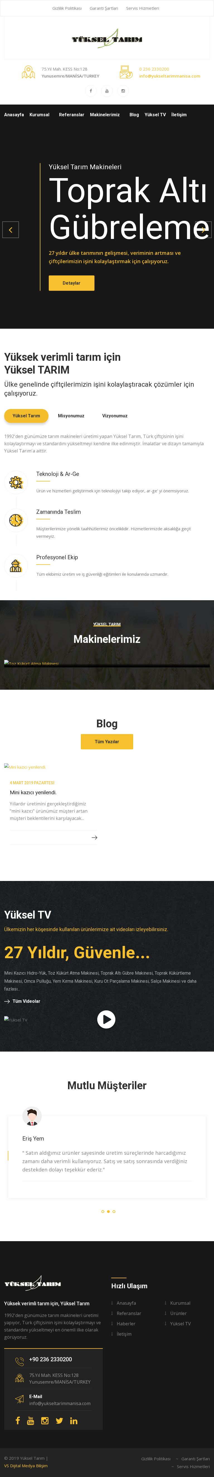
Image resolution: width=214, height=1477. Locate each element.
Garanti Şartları (104, 8)
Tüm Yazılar (107, 741)
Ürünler (178, 1313)
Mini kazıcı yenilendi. (33, 793)
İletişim (179, 114)
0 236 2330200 (154, 69)
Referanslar (71, 114)
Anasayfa (14, 114)
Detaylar (72, 283)
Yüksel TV (155, 114)
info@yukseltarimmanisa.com (169, 76)
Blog (134, 114)
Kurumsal (39, 114)
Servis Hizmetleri (142, 8)
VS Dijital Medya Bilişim (26, 1465)
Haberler (126, 1324)
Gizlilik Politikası (67, 8)
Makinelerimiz (105, 114)
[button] (10, 229)
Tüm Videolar (26, 1001)
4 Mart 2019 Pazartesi (32, 783)
